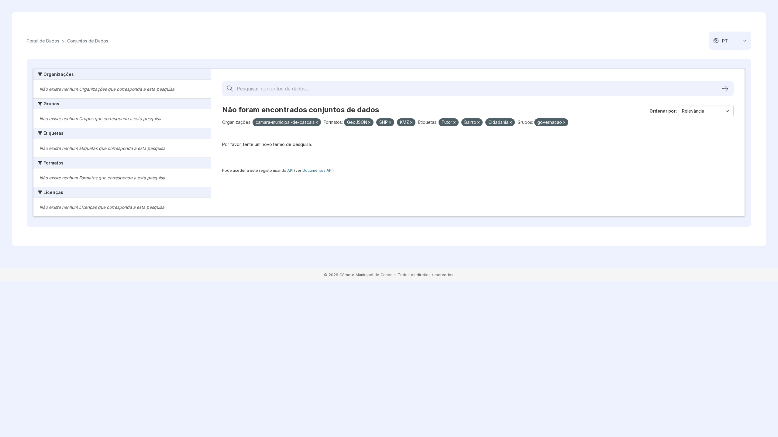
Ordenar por (662, 110)
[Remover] (317, 122)
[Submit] (725, 88)
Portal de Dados (43, 40)
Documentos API (317, 170)
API (290, 170)
